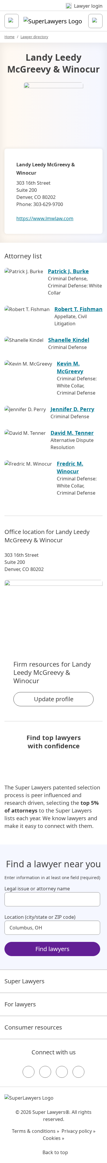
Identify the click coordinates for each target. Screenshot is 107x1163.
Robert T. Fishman (78, 309)
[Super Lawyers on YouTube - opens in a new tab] (62, 1072)
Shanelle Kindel (68, 339)
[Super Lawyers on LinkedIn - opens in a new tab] (78, 1072)
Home (9, 36)
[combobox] (52, 899)
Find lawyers (52, 949)
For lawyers (20, 1004)
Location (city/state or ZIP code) (39, 917)
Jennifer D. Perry (72, 409)
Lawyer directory (34, 36)
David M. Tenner (72, 432)
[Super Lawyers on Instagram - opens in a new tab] (45, 1072)
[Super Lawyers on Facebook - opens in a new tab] (28, 1072)
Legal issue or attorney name (37, 888)
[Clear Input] (93, 899)
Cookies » (53, 1138)
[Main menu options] (11, 21)
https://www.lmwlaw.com (44, 218)
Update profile (53, 699)
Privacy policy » (78, 1131)
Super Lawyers (24, 981)
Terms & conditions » (35, 1131)
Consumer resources (33, 1027)
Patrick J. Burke (68, 271)
